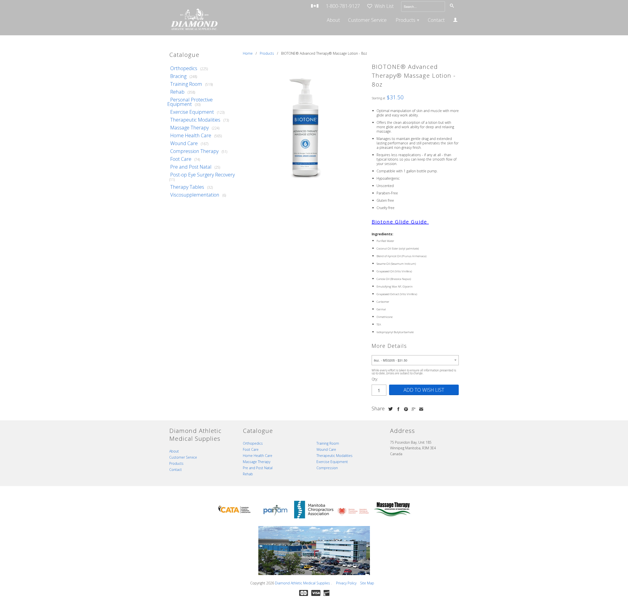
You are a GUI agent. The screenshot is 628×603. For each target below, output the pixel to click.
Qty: (375, 379)
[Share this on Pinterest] (405, 409)
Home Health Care (190, 135)
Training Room (186, 84)
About (333, 20)
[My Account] (455, 20)
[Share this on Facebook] (397, 409)
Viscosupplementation (194, 194)
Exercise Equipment (192, 112)
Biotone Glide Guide (399, 221)
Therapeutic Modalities (195, 119)
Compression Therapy (194, 151)
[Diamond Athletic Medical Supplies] (193, 20)
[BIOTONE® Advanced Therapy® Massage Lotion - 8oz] (305, 126)
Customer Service (367, 20)
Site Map (367, 583)
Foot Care (180, 159)
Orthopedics (183, 68)
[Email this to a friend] (420, 409)
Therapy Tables (187, 187)
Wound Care (184, 143)
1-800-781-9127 (343, 6)
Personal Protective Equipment (190, 101)
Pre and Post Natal (190, 166)
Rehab (177, 91)
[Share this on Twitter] (389, 409)
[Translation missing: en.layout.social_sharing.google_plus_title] (412, 409)
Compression (327, 467)
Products (407, 20)
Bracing (178, 76)
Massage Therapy (189, 127)
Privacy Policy (346, 583)
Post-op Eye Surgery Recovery (202, 174)
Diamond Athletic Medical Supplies (303, 583)
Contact (436, 20)
